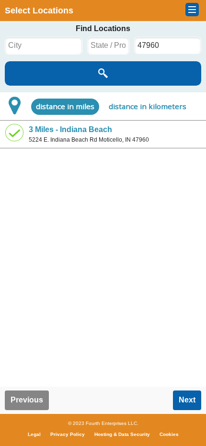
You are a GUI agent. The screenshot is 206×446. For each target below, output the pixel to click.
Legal (34, 434)
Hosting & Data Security (122, 434)
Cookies (169, 434)
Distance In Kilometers (147, 106)
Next (187, 400)
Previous (27, 400)
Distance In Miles (65, 106)
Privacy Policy (67, 434)
